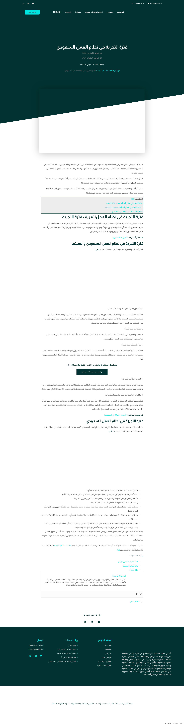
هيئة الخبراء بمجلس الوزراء (128, 562)
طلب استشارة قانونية (62, 546)
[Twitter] (41, 655)
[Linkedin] (137, 594)
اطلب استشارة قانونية (94, 12)
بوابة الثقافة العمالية (130, 566)
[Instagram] (141, 594)
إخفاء (133, 199)
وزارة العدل (134, 570)
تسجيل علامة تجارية (120, 237)
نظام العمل (134, 602)
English (57, 12)
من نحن (110, 12)
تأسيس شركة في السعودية (115, 415)
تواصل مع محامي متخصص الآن (92, 372)
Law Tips (100, 70)
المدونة (68, 12)
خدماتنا (78, 12)
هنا (118, 550)
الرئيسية (120, 12)
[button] (99, 622)
